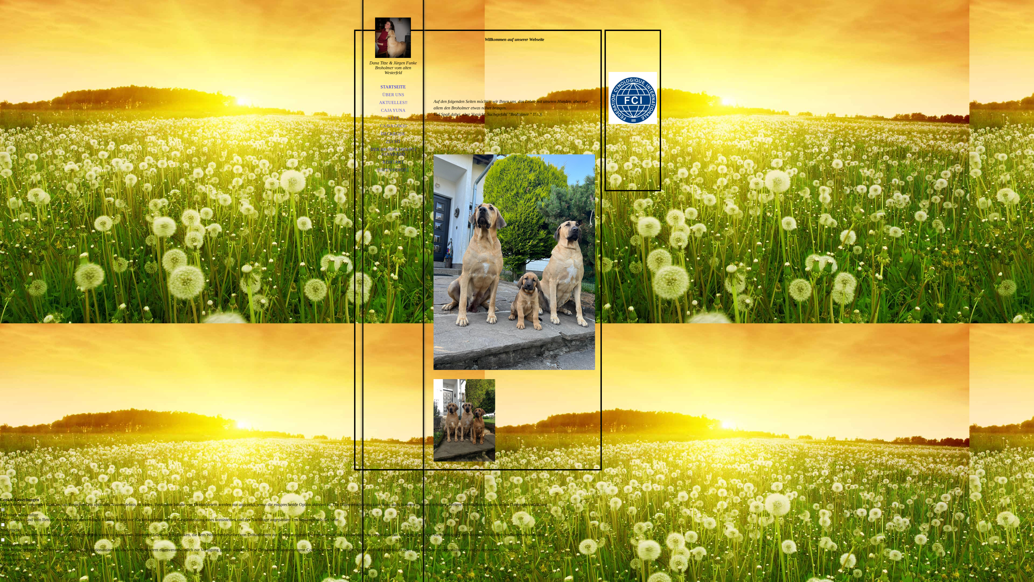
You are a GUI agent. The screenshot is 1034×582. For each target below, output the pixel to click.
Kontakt (393, 162)
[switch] (2, 510)
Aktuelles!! (393, 102)
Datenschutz (393, 170)
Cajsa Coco (393, 126)
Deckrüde (393, 133)
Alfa (393, 118)
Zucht (393, 141)
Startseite (393, 87)
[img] (393, 38)
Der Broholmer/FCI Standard (393, 152)
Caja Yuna (393, 110)
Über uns (393, 94)
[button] (274, 554)
